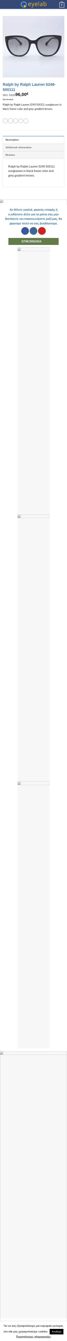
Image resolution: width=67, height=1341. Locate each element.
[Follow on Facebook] (25, 231)
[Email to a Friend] (20, 121)
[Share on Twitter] (15, 120)
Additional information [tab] (19, 147)
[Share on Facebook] (10, 120)
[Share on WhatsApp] (5, 120)
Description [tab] (12, 139)
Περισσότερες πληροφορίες (33, 1336)
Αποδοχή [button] (56, 1331)
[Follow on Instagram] (33, 231)
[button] (5, 4)
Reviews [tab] (10, 155)
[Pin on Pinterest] (26, 120)
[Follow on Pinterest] (42, 231)
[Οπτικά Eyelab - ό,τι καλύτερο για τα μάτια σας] (33, 4)
